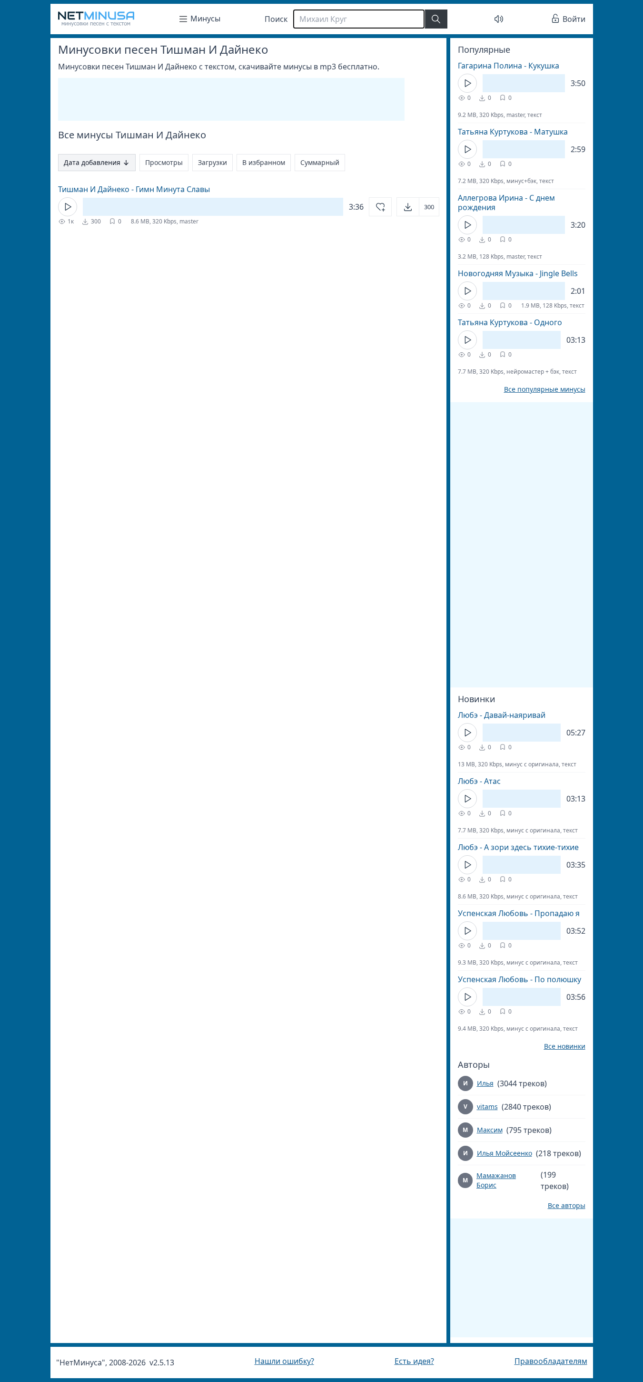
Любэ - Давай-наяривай (501, 715)
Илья (485, 1083)
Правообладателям (550, 1361)
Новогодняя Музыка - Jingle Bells (518, 273)
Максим (490, 1129)
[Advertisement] (231, 99)
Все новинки (564, 1046)
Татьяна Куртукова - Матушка (513, 131)
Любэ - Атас (479, 781)
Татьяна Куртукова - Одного (510, 322)
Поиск (276, 19)
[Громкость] (499, 19)
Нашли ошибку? (284, 1361)
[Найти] (436, 19)
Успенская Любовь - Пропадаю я (519, 913)
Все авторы (566, 1205)
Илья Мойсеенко (504, 1153)
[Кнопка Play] (67, 206)
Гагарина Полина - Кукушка (508, 65)
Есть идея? (414, 1361)
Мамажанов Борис (496, 1180)
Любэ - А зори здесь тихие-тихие (518, 847)
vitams (487, 1106)
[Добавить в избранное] (380, 207)
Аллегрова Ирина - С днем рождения (506, 202)
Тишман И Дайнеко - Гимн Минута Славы (134, 189)
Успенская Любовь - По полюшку (519, 979)
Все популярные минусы (544, 389)
